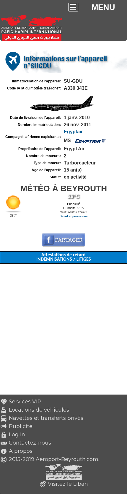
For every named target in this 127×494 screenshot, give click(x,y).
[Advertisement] (63, 331)
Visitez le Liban (68, 484)
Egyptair (73, 131)
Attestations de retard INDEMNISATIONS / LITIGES (63, 257)
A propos (20, 451)
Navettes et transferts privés (46, 418)
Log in (17, 434)
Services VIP (25, 401)
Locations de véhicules (39, 410)
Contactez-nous (30, 443)
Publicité (20, 426)
